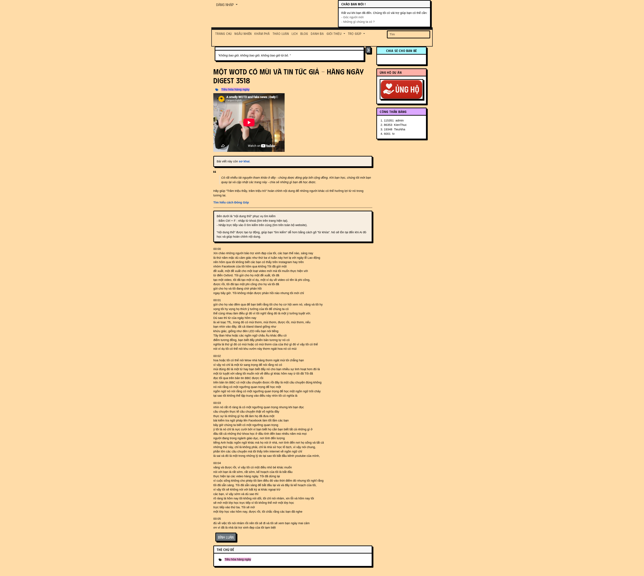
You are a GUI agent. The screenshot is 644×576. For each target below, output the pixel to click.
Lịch (295, 34)
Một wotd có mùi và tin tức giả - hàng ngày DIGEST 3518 (288, 76)
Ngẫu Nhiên (243, 34)
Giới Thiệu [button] (335, 34)
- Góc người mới (352, 17)
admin (399, 120)
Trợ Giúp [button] (355, 34)
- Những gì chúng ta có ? (358, 21)
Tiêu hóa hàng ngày (235, 89)
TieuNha (399, 129)
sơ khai (244, 161)
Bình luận (226, 537)
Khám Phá (262, 34)
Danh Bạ (317, 34)
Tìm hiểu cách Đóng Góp (231, 202)
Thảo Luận (281, 34)
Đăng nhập (225, 4)
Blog (304, 34)
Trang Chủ (223, 34)
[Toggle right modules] (368, 50)
